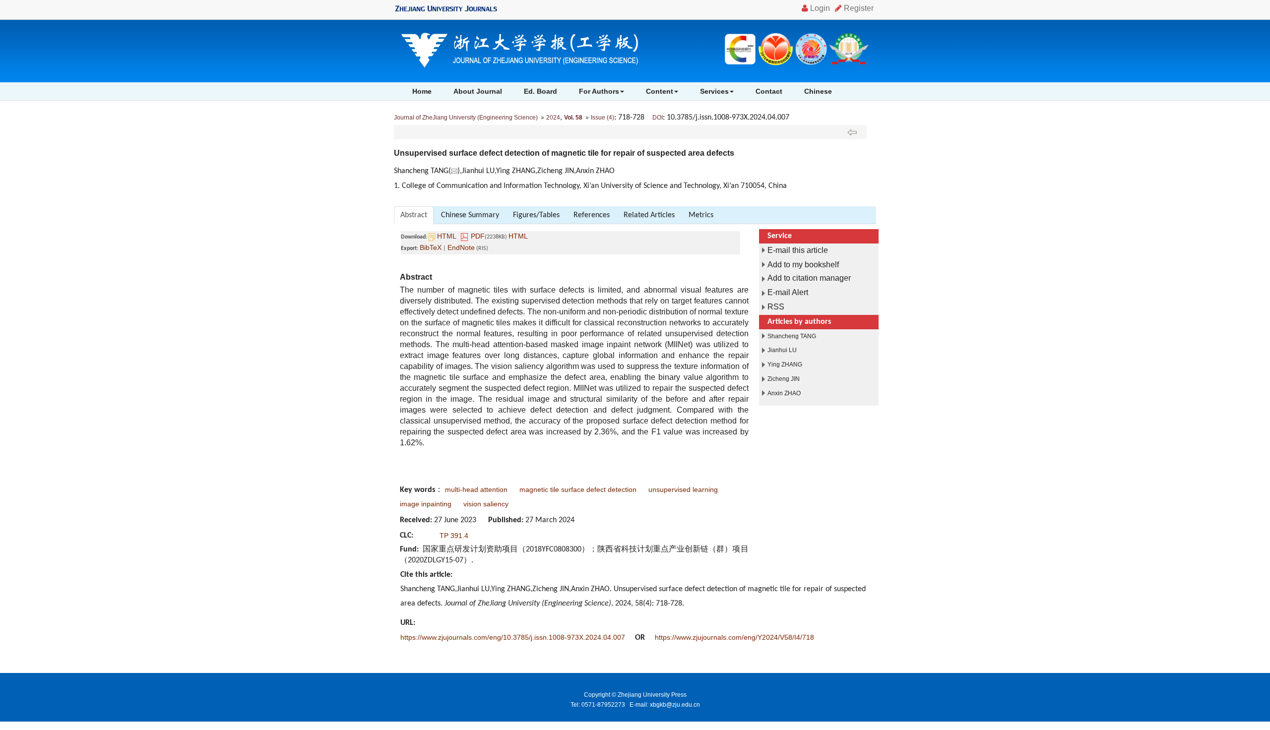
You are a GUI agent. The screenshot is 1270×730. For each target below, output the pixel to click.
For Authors (599, 91)
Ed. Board (540, 91)
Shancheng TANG (791, 336)
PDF (478, 236)
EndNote (461, 247)
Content (659, 91)
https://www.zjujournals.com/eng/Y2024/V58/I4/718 (734, 637)
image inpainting (425, 504)
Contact (769, 91)
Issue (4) (602, 117)
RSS (775, 307)
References (591, 215)
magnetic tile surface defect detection (577, 489)
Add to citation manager (809, 278)
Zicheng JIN (783, 378)
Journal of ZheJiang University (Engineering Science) (466, 117)
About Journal (477, 91)
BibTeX (431, 247)
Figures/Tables (536, 215)
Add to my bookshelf (803, 264)
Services (714, 91)
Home (422, 91)
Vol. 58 (573, 117)
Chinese (818, 91)
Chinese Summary (470, 215)
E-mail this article (797, 250)
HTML (446, 236)
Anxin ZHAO (784, 393)
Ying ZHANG (784, 364)
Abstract (413, 215)
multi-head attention (476, 489)
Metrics (701, 215)
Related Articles (649, 215)
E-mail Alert (787, 292)
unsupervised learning (683, 489)
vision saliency (485, 504)
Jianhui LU (782, 350)
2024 (553, 117)
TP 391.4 (454, 536)
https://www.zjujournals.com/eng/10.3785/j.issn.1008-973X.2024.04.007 (512, 637)
